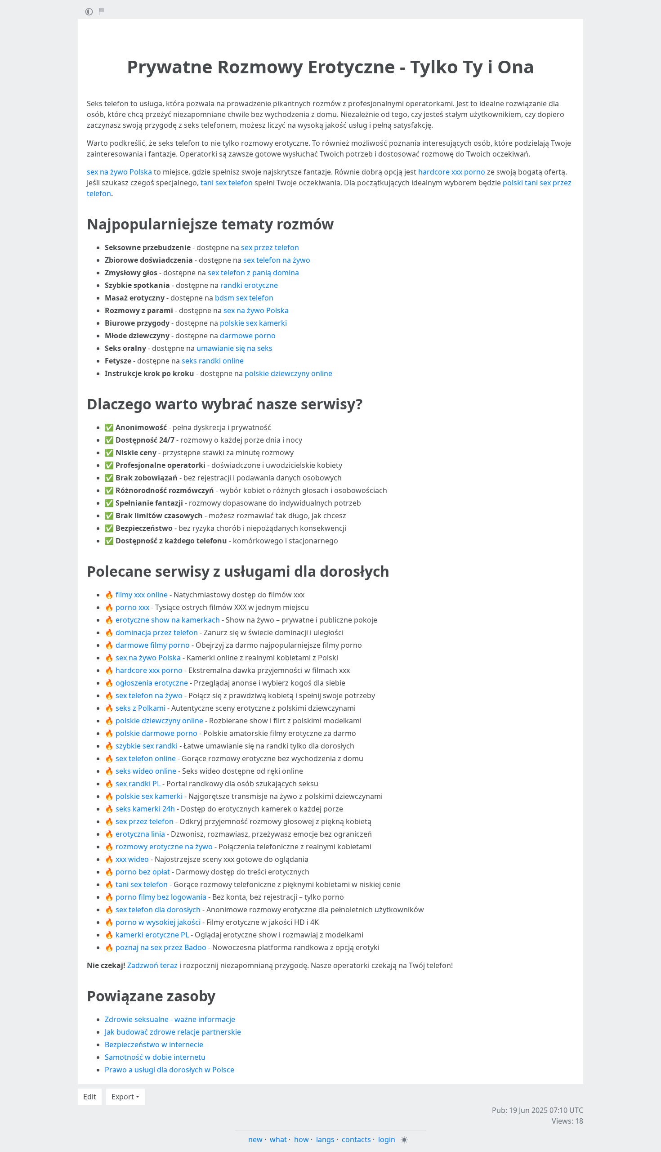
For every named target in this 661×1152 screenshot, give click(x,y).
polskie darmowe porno (156, 733)
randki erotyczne (249, 285)
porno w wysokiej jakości (158, 922)
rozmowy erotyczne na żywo (164, 847)
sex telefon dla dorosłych (158, 909)
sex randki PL (138, 784)
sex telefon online (146, 758)
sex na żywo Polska (119, 172)
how (301, 1139)
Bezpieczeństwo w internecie (154, 1044)
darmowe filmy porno (153, 645)
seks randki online (213, 361)
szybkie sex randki (147, 746)
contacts (356, 1139)
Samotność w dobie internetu (155, 1057)
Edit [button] (89, 1097)
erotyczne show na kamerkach (168, 620)
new (255, 1139)
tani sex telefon (227, 183)
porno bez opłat (143, 872)
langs (325, 1139)
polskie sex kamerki (253, 323)
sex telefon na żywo (276, 260)
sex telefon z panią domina (253, 273)
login (386, 1139)
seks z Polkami (140, 708)
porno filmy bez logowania (161, 897)
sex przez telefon (270, 247)
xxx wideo (132, 859)
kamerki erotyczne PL (152, 935)
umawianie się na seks (234, 348)
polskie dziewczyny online (288, 373)
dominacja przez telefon (157, 632)
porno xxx (132, 607)
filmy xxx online (142, 595)
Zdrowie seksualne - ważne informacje (170, 1019)
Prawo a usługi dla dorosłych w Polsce (169, 1070)
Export (123, 1097)
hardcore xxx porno (451, 172)
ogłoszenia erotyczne (152, 683)
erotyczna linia (140, 834)
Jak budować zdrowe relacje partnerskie (173, 1032)
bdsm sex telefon (244, 298)
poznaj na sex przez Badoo (161, 947)
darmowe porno (248, 336)
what (278, 1139)
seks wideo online (146, 771)
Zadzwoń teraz (152, 965)
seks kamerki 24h (145, 809)
